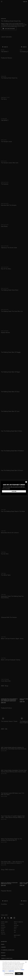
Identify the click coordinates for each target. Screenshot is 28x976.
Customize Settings (9, 973)
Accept (19, 973)
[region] (14, 968)
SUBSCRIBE (14, 491)
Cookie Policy (11, 970)
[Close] (25, 962)
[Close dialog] (26, 482)
